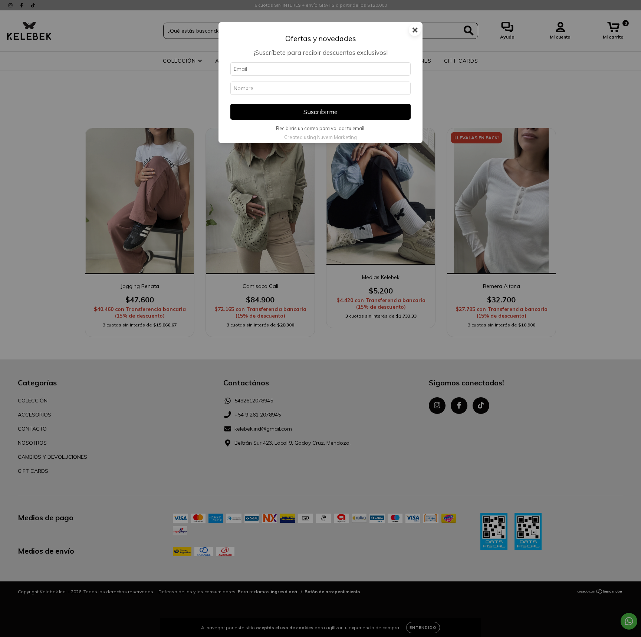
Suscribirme (320, 112)
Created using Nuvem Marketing (320, 137)
